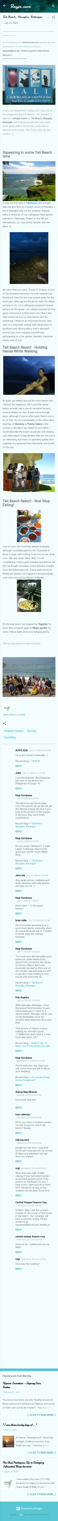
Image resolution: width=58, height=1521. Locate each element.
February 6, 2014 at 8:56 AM (29, 1143)
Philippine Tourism (13, 730)
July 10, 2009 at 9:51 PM (39, 920)
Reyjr (21, 1515)
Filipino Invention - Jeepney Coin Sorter (22, 1385)
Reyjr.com (20, 6)
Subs (6, 714)
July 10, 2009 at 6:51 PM (28, 798)
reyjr (17, 1168)
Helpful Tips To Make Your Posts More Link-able (32, 1044)
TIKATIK (35, 761)
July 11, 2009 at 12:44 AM (28, 951)
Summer (31, 730)
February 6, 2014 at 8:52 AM (29, 1095)
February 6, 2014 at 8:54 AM (29, 1117)
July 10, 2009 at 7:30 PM (28, 901)
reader (21, 714)
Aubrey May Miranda (26, 1092)
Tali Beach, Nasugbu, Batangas (29, 825)
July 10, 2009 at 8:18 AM (40, 750)
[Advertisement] (29, 1343)
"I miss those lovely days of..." (20, 1425)
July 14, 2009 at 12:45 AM (28, 1000)
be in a (14, 714)
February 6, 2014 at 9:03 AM (33, 1259)
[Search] (53, 6)
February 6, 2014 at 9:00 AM (29, 1205)
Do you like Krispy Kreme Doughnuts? (32, 1079)
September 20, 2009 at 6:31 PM (31, 1061)
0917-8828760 (24, 47)
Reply (18, 766)
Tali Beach (31, 203)
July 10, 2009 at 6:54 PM (28, 841)
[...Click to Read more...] (41, 1415)
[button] (53, 17)
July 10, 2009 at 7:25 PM (37, 875)
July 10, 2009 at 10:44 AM (33, 773)
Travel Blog (10, 737)
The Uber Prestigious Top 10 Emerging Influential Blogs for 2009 (23, 1465)
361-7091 (15, 47)
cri (10, 714)
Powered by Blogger (31, 1508)
